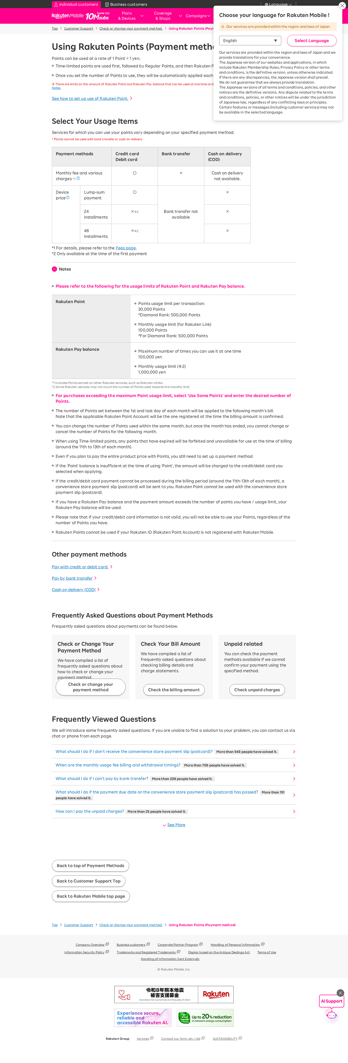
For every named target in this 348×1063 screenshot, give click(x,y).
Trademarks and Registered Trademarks (146, 952)
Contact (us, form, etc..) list (180, 1038)
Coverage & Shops (163, 15)
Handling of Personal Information (235, 944)
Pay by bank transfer (72, 578)
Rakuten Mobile (69, 16)
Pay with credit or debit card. (80, 567)
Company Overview (90, 944)
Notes (65, 269)
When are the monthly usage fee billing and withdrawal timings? (150, 765)
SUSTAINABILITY (225, 1038)
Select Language (312, 40)
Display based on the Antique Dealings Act (219, 952)
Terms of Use (266, 952)
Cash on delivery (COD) (74, 590)
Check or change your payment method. (131, 28)
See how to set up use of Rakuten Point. (90, 98)
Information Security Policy (84, 952)
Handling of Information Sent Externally (170, 958)
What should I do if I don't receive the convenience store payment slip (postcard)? (166, 751)
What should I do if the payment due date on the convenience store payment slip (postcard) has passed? (170, 795)
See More (176, 825)
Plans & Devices (127, 15)
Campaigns (196, 16)
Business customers (131, 944)
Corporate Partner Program (178, 944)
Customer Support (79, 28)
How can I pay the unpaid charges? (121, 811)
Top (55, 28)
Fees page (126, 248)
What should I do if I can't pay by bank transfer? (134, 778)
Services (143, 1038)
